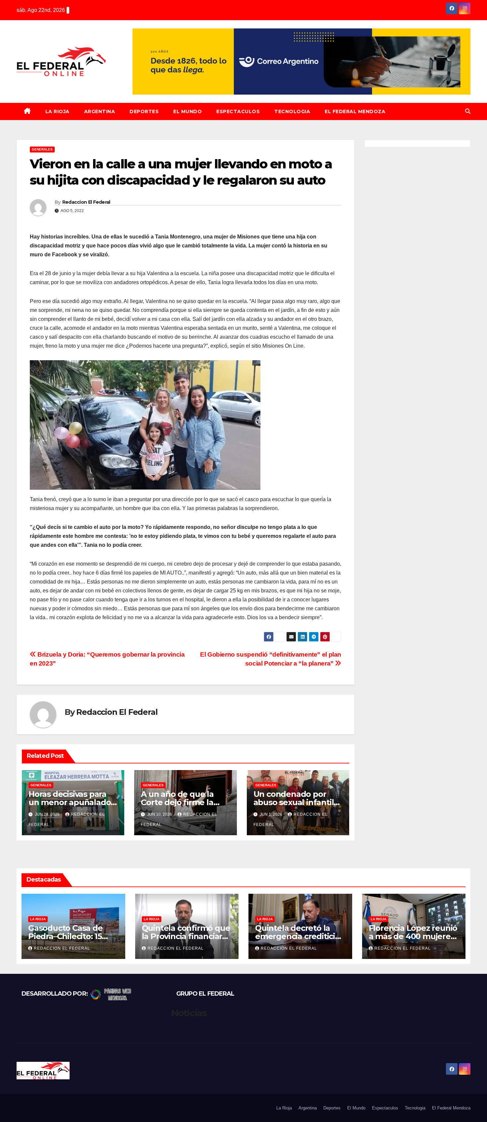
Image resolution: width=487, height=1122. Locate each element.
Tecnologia (292, 111)
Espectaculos (238, 111)
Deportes (144, 111)
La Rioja (57, 111)
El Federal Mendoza (355, 111)
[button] (467, 111)
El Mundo (187, 111)
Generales (42, 149)
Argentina (99, 111)
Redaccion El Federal (86, 202)
